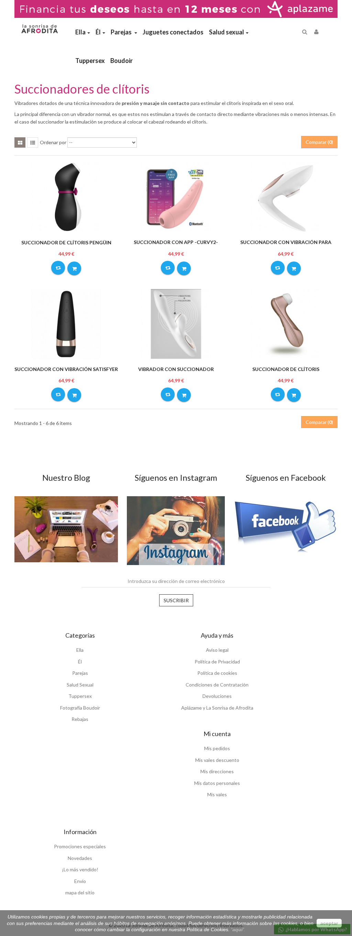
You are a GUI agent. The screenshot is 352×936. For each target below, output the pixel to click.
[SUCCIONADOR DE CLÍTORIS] (286, 323)
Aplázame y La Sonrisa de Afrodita (217, 708)
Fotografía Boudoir (80, 708)
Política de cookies (217, 673)
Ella (80, 650)
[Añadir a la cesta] (74, 268)
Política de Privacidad (217, 661)
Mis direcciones (217, 771)
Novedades (80, 858)
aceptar (329, 923)
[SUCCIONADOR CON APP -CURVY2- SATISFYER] (176, 197)
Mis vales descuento (217, 760)
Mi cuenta (217, 733)
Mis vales (217, 794)
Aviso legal (217, 650)
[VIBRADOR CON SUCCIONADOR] (176, 323)
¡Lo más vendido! (80, 869)
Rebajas (80, 719)
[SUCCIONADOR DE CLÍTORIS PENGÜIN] (66, 197)
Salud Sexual (80, 685)
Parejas (80, 673)
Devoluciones (217, 696)
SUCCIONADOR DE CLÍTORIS (285, 369)
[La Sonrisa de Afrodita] (38, 26)
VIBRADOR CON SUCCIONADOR (176, 369)
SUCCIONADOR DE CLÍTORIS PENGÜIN (66, 242)
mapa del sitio (80, 892)
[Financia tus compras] (176, 8)
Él (80, 661)
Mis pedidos (217, 748)
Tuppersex (80, 696)
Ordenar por (53, 142)
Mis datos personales (217, 783)
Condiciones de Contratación (217, 685)
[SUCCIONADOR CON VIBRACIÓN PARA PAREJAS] (286, 197)
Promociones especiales (80, 846)
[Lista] (32, 142)
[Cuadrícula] (19, 142)
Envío (80, 881)
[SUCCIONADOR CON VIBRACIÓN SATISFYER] (66, 323)
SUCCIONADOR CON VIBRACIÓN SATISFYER (66, 369)
